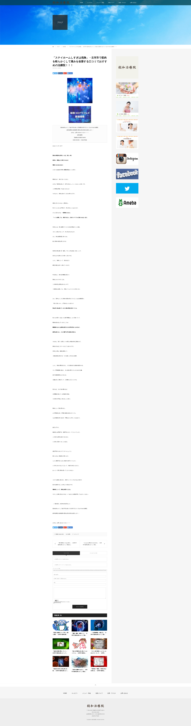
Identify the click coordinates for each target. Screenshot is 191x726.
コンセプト (89, 2)
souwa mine (61, 534)
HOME (81, 2)
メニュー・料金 (100, 2)
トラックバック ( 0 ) (93, 553)
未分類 (59, 68)
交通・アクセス (122, 2)
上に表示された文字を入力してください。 (62, 601)
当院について (111, 2)
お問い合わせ (133, 2)
